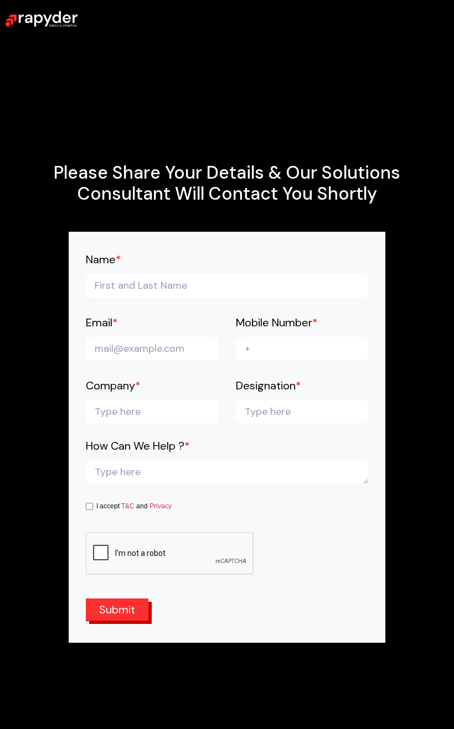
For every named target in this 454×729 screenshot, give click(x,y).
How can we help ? (138, 446)
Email (102, 323)
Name (103, 260)
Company (113, 386)
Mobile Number (277, 323)
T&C (128, 506)
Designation (268, 386)
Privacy (160, 506)
